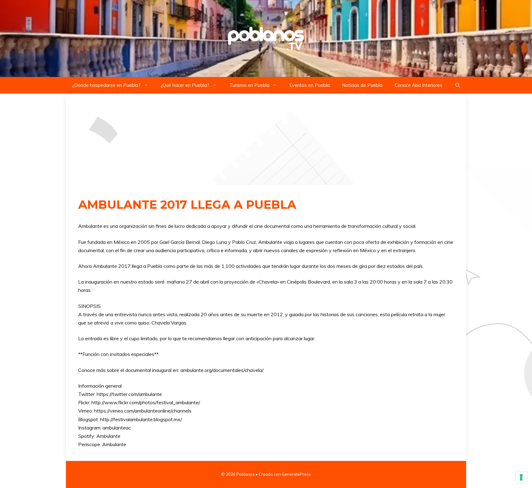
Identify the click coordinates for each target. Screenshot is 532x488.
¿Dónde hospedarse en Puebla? (106, 85)
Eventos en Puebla (309, 85)
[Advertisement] (266, 139)
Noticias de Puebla (362, 85)
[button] (457, 85)
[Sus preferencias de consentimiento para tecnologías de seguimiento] (521, 477)
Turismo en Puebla (249, 85)
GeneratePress (296, 474)
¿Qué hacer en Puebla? (185, 85)
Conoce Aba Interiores (418, 85)
